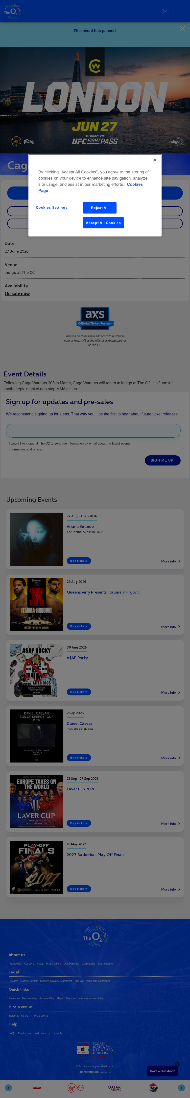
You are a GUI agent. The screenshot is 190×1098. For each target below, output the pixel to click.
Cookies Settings (52, 207)
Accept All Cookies (103, 222)
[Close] (154, 159)
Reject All (100, 208)
